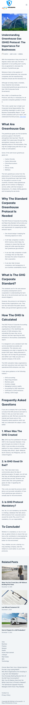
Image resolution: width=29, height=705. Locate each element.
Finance (4, 646)
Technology (5, 661)
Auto (3, 642)
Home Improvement (8, 652)
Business (4, 644)
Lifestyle (4, 654)
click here (23, 117)
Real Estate (5, 657)
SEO (3, 659)
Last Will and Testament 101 (10, 607)
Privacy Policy (6, 695)
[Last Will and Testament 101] (14, 597)
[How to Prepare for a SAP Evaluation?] (14, 620)
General (20, 54)
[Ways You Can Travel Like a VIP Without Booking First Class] (14, 572)
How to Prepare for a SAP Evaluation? (13, 630)
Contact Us (5, 693)
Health (4, 650)
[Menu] (26, 5)
